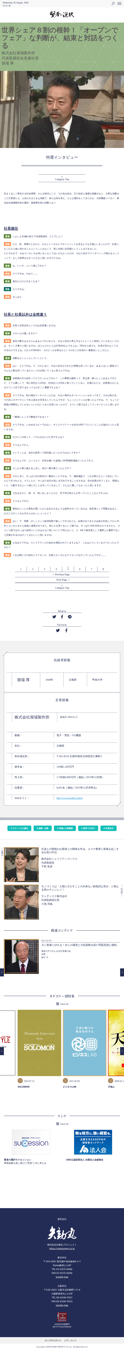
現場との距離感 (66, 828)
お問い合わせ (70, 1340)
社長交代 (109, 828)
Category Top (62, 179)
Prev (2, 972)
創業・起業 (43, 828)
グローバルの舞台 (20, 828)
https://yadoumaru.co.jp (62, 1248)
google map (62, 1276)
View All (64, 1004)
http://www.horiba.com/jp (70, 798)
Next (122, 972)
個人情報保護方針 (53, 1340)
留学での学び (89, 828)
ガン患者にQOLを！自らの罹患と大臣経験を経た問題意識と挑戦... (80, 945)
